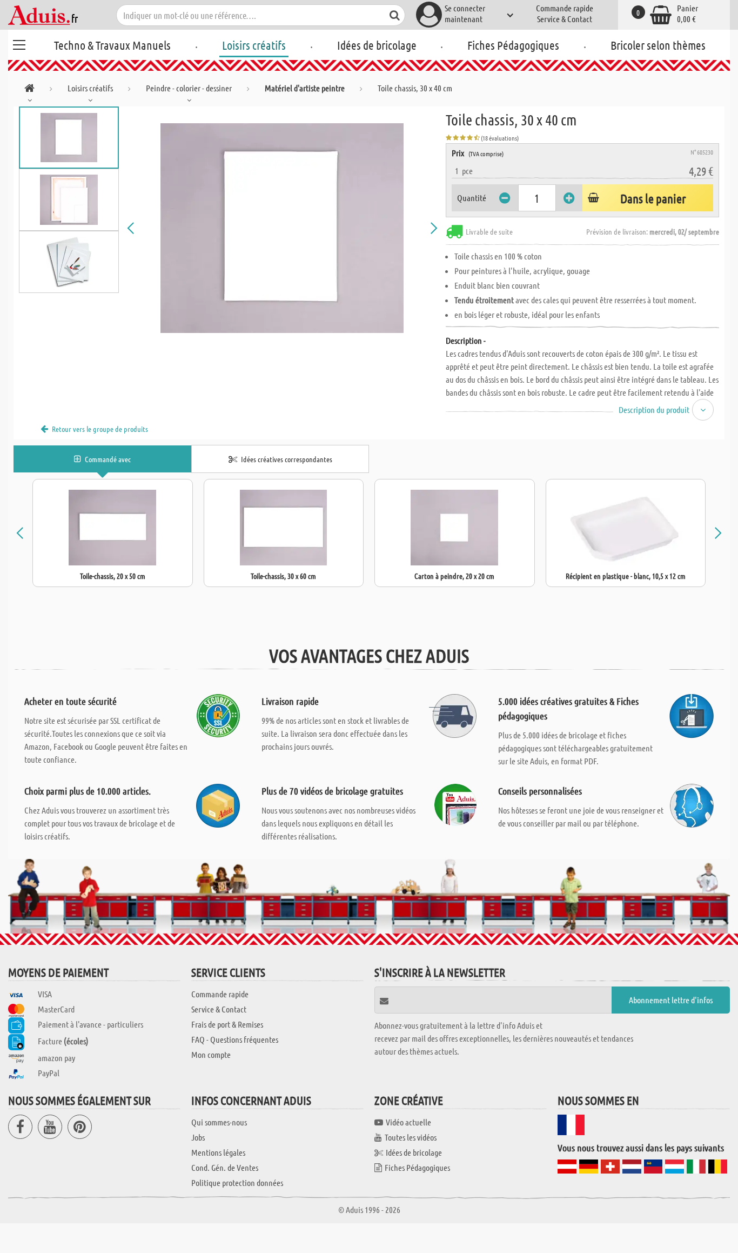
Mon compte (211, 1054)
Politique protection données (237, 1182)
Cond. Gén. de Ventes (224, 1167)
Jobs (198, 1137)
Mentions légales (218, 1152)
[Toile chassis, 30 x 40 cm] (282, 228)
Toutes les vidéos (411, 1137)
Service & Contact (564, 19)
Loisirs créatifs (254, 45)
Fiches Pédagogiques (513, 45)
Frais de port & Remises (227, 1024)
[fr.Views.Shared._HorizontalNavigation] (29, 90)
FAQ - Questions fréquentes (234, 1039)
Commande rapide (564, 8)
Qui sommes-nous (219, 1122)
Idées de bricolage (377, 45)
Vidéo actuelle (408, 1122)
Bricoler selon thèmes (658, 45)
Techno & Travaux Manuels (112, 45)
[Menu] (19, 43)
